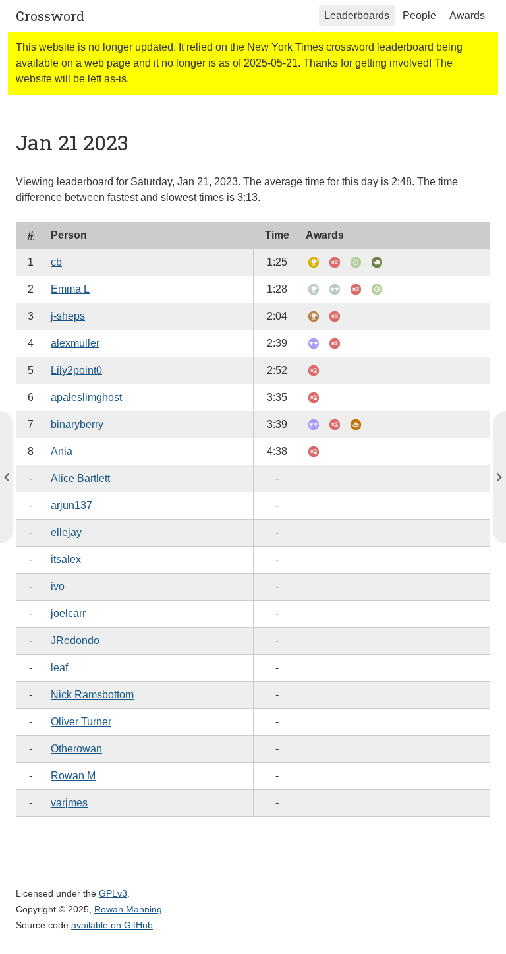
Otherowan (76, 748)
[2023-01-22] (6, 477)
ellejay (66, 532)
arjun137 (71, 505)
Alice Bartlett (80, 478)
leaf (59, 667)
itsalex (66, 559)
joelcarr (68, 613)
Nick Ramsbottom (92, 694)
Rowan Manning (128, 909)
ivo (58, 586)
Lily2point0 (76, 370)
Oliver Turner (81, 721)
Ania (61, 451)
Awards (467, 15)
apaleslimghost (86, 397)
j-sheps (68, 316)
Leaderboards (356, 15)
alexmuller (75, 343)
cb (56, 262)
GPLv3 (113, 893)
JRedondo (75, 640)
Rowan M (73, 775)
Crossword (50, 15)
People (419, 15)
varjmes (69, 802)
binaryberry (77, 424)
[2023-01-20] (499, 477)
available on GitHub (112, 925)
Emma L (70, 289)
